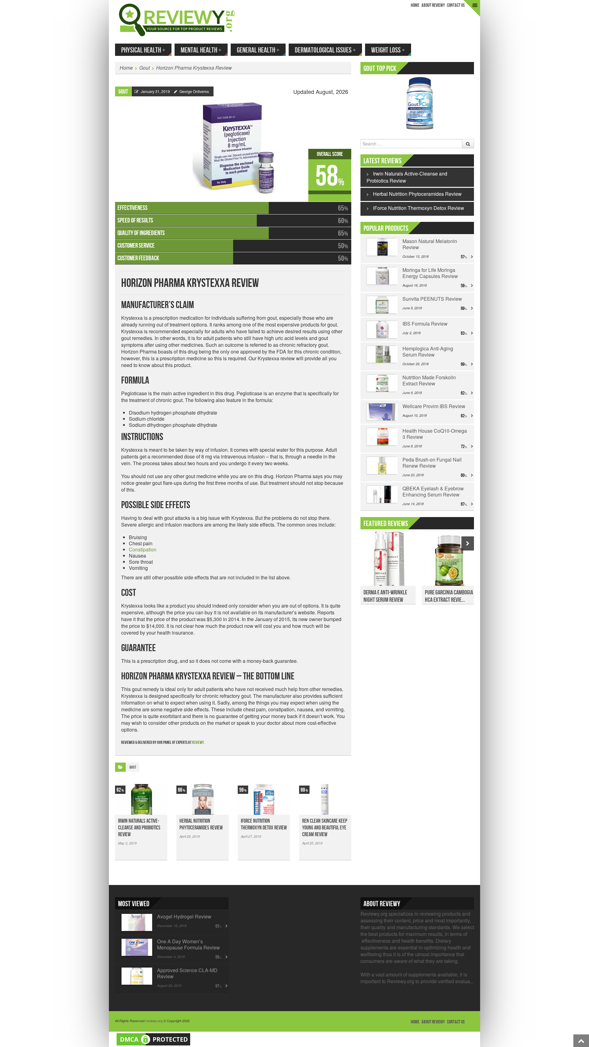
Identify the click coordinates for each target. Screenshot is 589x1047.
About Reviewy (433, 5)
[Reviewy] (177, 19)
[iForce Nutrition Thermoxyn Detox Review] (264, 799)
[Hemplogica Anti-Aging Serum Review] (381, 354)
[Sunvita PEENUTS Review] (381, 304)
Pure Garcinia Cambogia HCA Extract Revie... (449, 596)
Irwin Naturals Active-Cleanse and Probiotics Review (139, 828)
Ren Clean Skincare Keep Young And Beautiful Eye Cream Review (324, 828)
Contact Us (456, 5)
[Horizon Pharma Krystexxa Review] (233, 145)
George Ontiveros (194, 91)
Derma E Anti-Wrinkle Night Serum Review (385, 596)
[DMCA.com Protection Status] (153, 1038)
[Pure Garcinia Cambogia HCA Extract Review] (449, 562)
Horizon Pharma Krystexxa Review (194, 67)
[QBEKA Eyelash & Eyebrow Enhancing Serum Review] (381, 494)
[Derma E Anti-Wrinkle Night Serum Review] (388, 562)
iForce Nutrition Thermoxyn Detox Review (264, 824)
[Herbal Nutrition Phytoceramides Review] (202, 799)
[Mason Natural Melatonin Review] (381, 247)
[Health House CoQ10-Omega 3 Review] (381, 436)
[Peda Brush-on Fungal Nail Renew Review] (381, 465)
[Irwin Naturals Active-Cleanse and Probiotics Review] (141, 799)
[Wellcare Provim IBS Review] (381, 412)
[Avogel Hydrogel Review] (136, 922)
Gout (144, 67)
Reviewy (198, 742)
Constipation (142, 549)
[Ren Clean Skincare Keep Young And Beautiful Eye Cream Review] (325, 799)
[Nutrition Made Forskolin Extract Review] (381, 383)
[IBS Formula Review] (381, 329)
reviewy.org (154, 1020)
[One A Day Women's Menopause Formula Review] (136, 947)
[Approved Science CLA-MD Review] (136, 976)
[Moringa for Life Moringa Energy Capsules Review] (381, 275)
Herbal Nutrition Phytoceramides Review (201, 824)
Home (415, 5)
